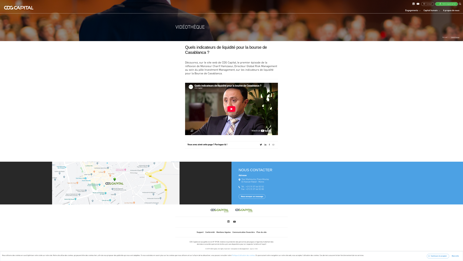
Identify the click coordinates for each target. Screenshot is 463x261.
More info (455, 256)
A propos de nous (451, 11)
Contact (429, 4)
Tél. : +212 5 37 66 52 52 (252, 187)
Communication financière (243, 232)
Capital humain (431, 11)
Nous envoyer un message (252, 197)
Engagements (411, 11)
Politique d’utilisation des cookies (243, 255)
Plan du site (261, 232)
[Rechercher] (460, 4)
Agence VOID (254, 249)
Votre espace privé (449, 4)
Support (200, 232)
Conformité (210, 232)
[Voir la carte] (116, 183)
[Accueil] (19, 7)
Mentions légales (223, 232)
